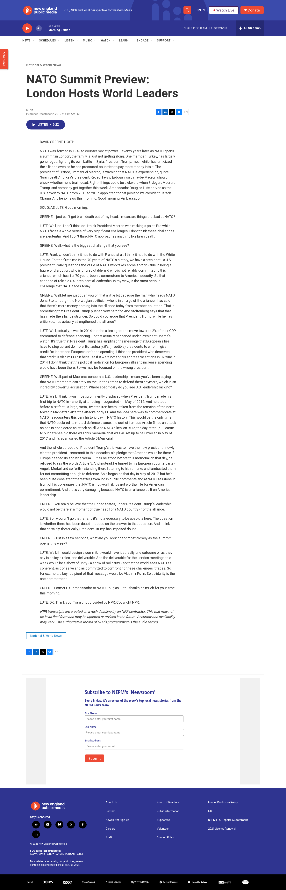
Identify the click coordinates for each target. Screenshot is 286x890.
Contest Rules (165, 837)
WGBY (33, 854)
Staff (109, 837)
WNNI (80, 854)
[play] (27, 28)
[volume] (39, 28)
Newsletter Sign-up (117, 820)
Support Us (163, 820)
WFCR (42, 854)
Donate (254, 10)
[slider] (45, 28)
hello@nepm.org (48, 865)
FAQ (210, 811)
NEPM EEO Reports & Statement (228, 820)
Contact (110, 811)
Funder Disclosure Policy (223, 802)
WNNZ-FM (70, 854)
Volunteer (163, 828)
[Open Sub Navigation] (33, 40)
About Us (111, 802)
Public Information (168, 811)
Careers (110, 828)
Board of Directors (168, 802)
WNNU (59, 854)
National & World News (43, 65)
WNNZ (50, 854)
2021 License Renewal (222, 828)
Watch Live (225, 10)
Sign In (199, 10)
